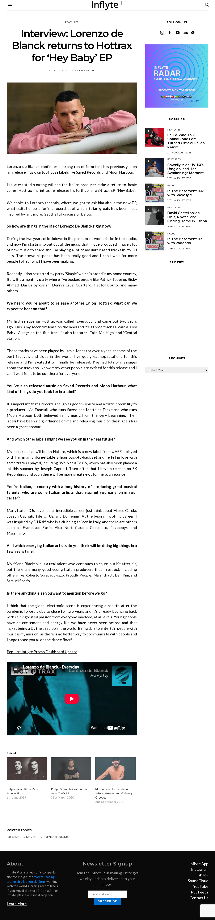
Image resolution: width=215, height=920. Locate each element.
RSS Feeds (199, 892)
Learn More (17, 903)
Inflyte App (198, 863)
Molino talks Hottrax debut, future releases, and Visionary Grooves (113, 793)
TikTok (202, 875)
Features (71, 22)
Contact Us (199, 897)
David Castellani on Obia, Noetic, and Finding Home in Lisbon (187, 217)
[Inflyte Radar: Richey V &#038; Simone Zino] (27, 768)
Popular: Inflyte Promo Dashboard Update (42, 651)
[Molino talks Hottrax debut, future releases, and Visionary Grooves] (115, 768)
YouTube (200, 886)
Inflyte (31, 837)
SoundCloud (198, 880)
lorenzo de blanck (55, 837)
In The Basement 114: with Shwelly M (185, 193)
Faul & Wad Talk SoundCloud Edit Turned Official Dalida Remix (186, 141)
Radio (171, 185)
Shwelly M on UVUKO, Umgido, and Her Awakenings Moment (185, 169)
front (14, 837)
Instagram (199, 869)
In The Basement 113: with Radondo (185, 241)
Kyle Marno (87, 70)
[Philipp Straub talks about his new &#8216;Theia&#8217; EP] (71, 768)
